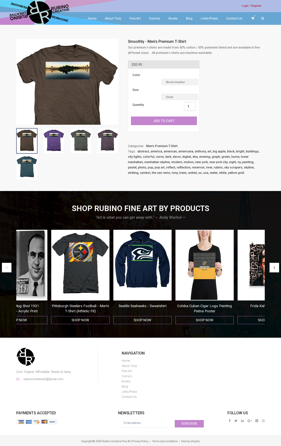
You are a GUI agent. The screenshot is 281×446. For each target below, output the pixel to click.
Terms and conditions (165, 441)
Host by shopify (190, 441)
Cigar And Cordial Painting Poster (234, 306)
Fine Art (135, 18)
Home (92, 18)
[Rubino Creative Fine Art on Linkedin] (242, 420)
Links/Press (209, 18)
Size (135, 90)
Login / (246, 5)
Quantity (138, 105)
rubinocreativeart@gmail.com (43, 379)
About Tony (113, 18)
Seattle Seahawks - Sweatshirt (48, 306)
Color (136, 75)
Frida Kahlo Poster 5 (172, 306)
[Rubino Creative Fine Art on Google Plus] (250, 420)
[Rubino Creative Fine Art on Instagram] (263, 420)
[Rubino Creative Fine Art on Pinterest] (256, 420)
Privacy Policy (140, 441)
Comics (154, 18)
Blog (189, 18)
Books (173, 18)
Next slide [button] (274, 267)
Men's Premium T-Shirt (162, 146)
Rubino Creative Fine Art (116, 441)
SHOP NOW (48, 320)
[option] (48, 277)
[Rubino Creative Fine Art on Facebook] (230, 420)
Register (256, 5)
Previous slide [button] (6, 267)
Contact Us (234, 18)
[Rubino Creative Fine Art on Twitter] (235, 420)
